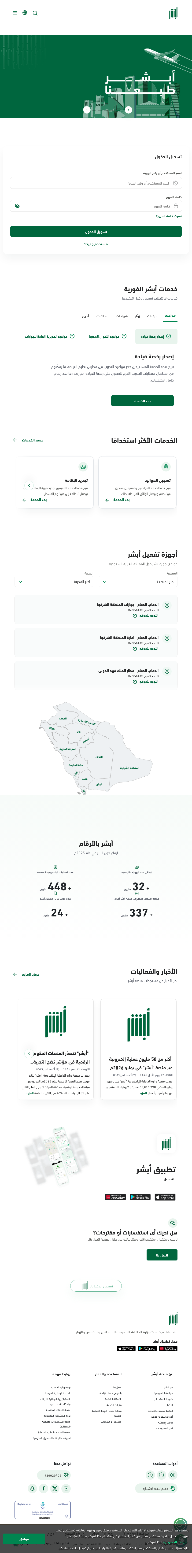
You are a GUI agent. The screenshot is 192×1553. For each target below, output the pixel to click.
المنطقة (172, 573)
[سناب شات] (32, 1488)
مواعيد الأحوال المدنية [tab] (104, 336)
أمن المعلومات (164, 1428)
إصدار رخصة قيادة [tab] (152, 336)
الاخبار (169, 1404)
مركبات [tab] (152, 315)
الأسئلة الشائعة (113, 1398)
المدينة (89, 573)
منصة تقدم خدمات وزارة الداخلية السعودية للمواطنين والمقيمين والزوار (126, 1331)
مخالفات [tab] (102, 315)
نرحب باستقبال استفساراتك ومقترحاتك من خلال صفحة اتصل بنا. (132, 1239)
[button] (96, 609)
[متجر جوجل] (140, 1197)
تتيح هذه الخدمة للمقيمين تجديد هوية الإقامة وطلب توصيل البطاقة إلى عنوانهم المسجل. (55, 490)
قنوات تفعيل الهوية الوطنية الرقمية (107, 1413)
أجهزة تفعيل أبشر (152, 553)
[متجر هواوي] (115, 1197)
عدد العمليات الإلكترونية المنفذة (55, 871)
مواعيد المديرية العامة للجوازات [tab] (46, 336)
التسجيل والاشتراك (111, 1421)
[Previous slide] (128, 110)
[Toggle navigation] (14, 13)
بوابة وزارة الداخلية (60, 1387)
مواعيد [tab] (170, 314)
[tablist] (96, 315)
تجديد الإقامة (76, 480)
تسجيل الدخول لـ (101, 1285)
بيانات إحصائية (165, 1422)
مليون (127, 888)
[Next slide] (87, 110)
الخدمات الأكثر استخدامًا (144, 440)
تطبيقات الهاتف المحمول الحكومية (51, 1437)
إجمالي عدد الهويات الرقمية (137, 871)
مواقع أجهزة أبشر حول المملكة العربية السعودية (143, 563)
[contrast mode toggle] (173, 1475)
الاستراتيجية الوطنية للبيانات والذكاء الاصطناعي (55, 1401)
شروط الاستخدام (164, 1398)
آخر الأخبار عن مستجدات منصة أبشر (152, 980)
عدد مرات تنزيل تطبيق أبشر (55, 898)
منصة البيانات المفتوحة (58, 1409)
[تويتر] (55, 1488)
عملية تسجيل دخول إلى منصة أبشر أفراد (136, 898)
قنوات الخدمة (114, 1404)
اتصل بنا (162, 1254)
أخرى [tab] (85, 315)
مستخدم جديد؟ (96, 243)
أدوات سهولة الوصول (161, 1416)
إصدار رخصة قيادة (154, 356)
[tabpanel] (96, 368)
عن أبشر (168, 1387)
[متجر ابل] (165, 1197)
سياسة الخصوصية (163, 1392)
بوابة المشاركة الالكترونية (57, 1415)
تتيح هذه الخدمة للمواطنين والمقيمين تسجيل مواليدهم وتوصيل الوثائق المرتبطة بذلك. (143, 490)
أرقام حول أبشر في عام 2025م (96, 852)
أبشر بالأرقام (96, 843)
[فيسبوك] (43, 1488)
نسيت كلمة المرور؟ (169, 215)
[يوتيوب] (66, 1488)
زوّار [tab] (137, 315)
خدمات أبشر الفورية (150, 288)
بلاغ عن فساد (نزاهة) (111, 1392)
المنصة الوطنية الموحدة (57, 1392)
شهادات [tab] (122, 315)
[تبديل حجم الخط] (161, 1475)
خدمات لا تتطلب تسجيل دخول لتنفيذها (149, 297)
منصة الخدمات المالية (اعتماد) (54, 1431)
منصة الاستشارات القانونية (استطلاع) (56, 1424)
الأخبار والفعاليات (154, 970)
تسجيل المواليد (158, 480)
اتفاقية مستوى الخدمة (160, 1410)
